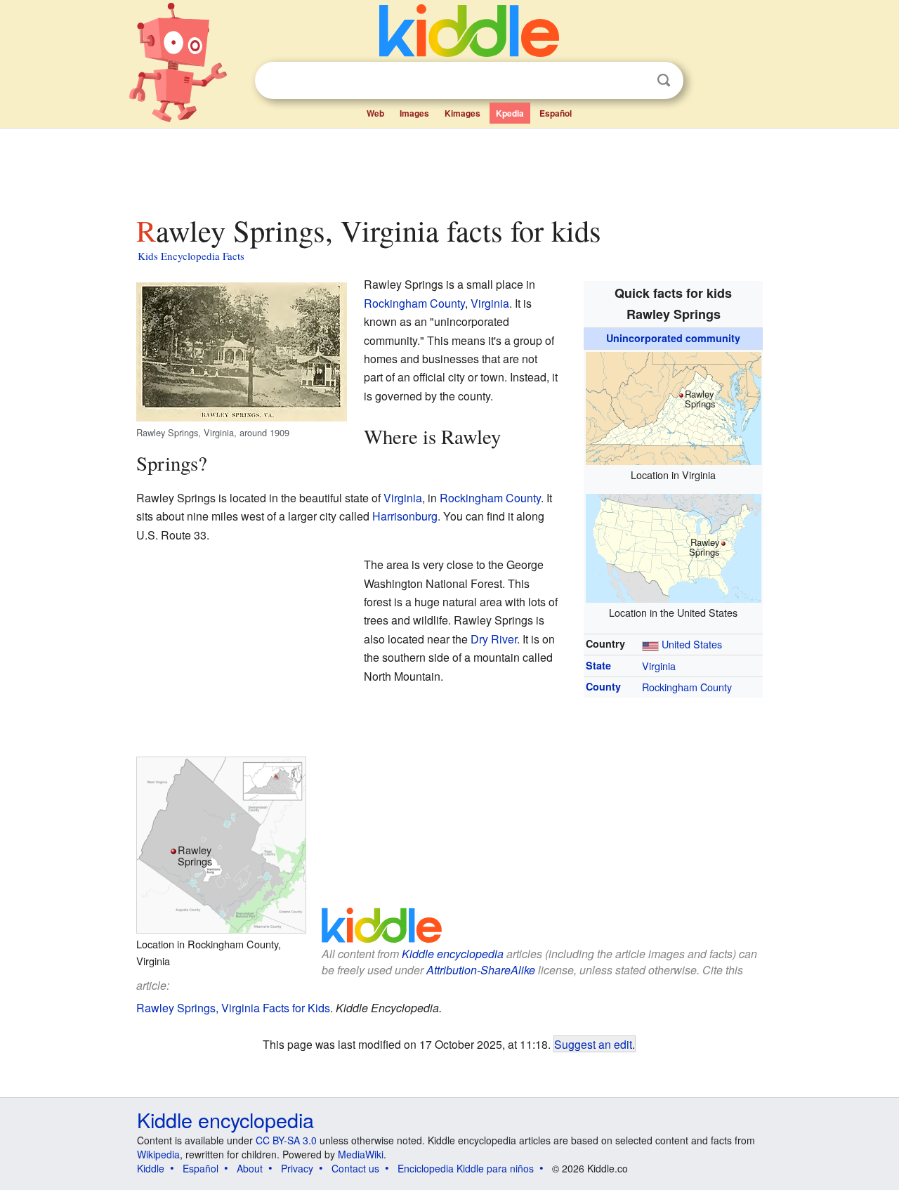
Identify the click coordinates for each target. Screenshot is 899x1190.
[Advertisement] (448, 168)
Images (414, 113)
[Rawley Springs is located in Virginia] (673, 406)
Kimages (462, 113)
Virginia (659, 665)
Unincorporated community (673, 338)
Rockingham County (687, 686)
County (603, 686)
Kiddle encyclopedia (453, 954)
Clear (635, 81)
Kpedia (510, 113)
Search (664, 80)
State (598, 665)
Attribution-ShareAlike (480, 970)
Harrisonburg (405, 516)
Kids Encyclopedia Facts (191, 256)
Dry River (494, 639)
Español (555, 113)
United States (692, 643)
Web (375, 113)
